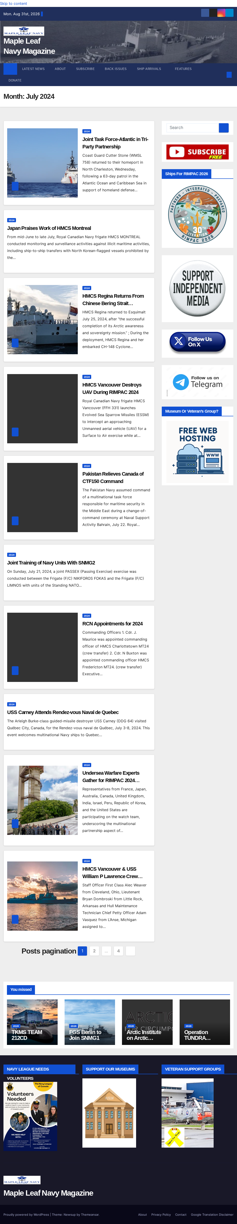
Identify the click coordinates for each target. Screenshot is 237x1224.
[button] (221, 74)
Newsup (70, 1214)
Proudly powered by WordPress (26, 1214)
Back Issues (116, 69)
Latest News (33, 69)
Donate (15, 80)
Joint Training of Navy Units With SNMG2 (51, 563)
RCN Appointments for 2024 (112, 624)
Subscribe (85, 69)
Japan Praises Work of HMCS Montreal (49, 228)
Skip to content (13, 3)
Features (184, 69)
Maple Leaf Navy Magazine (48, 1192)
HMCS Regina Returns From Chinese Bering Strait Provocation (113, 303)
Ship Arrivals (149, 69)
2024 (87, 131)
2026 (16, 1026)
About (60, 69)
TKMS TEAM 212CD (27, 1035)
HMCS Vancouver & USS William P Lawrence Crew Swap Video (110, 876)
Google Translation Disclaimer (212, 1214)
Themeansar (90, 1214)
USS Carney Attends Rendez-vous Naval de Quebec (62, 712)
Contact (181, 1214)
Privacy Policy (161, 1214)
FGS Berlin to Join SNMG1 (85, 1035)
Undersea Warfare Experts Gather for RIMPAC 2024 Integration (110, 780)
